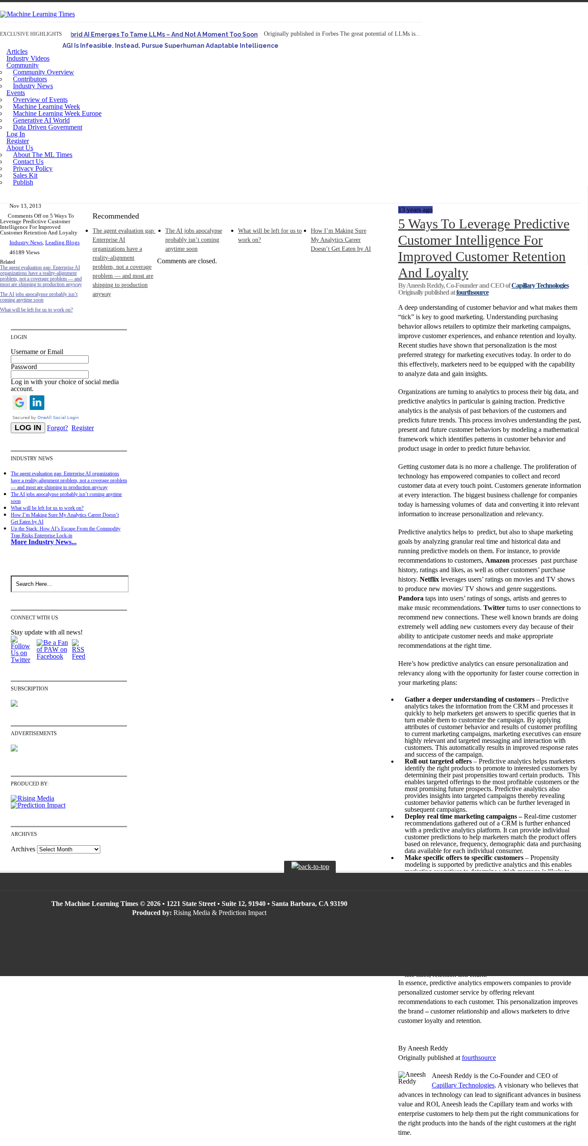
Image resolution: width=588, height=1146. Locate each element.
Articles (17, 51)
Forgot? (57, 427)
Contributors (30, 79)
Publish (23, 182)
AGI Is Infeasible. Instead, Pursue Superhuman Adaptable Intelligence (170, 45)
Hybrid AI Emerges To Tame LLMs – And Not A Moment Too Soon (160, 34)
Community (22, 65)
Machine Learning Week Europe (57, 113)
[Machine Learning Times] (37, 14)
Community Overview (43, 72)
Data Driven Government (47, 127)
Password (24, 366)
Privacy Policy (33, 168)
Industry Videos (28, 58)
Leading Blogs (62, 242)
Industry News (33, 85)
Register (17, 141)
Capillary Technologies (540, 285)
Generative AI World (41, 120)
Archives (23, 849)
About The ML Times (42, 154)
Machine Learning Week (46, 106)
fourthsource (472, 292)
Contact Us (28, 161)
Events (15, 92)
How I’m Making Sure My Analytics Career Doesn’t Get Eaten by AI (341, 240)
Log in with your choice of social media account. (65, 385)
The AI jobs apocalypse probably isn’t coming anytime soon (38, 297)
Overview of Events (40, 99)
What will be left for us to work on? (36, 310)
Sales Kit (25, 175)
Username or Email (37, 351)
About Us (19, 147)
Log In (15, 134)
